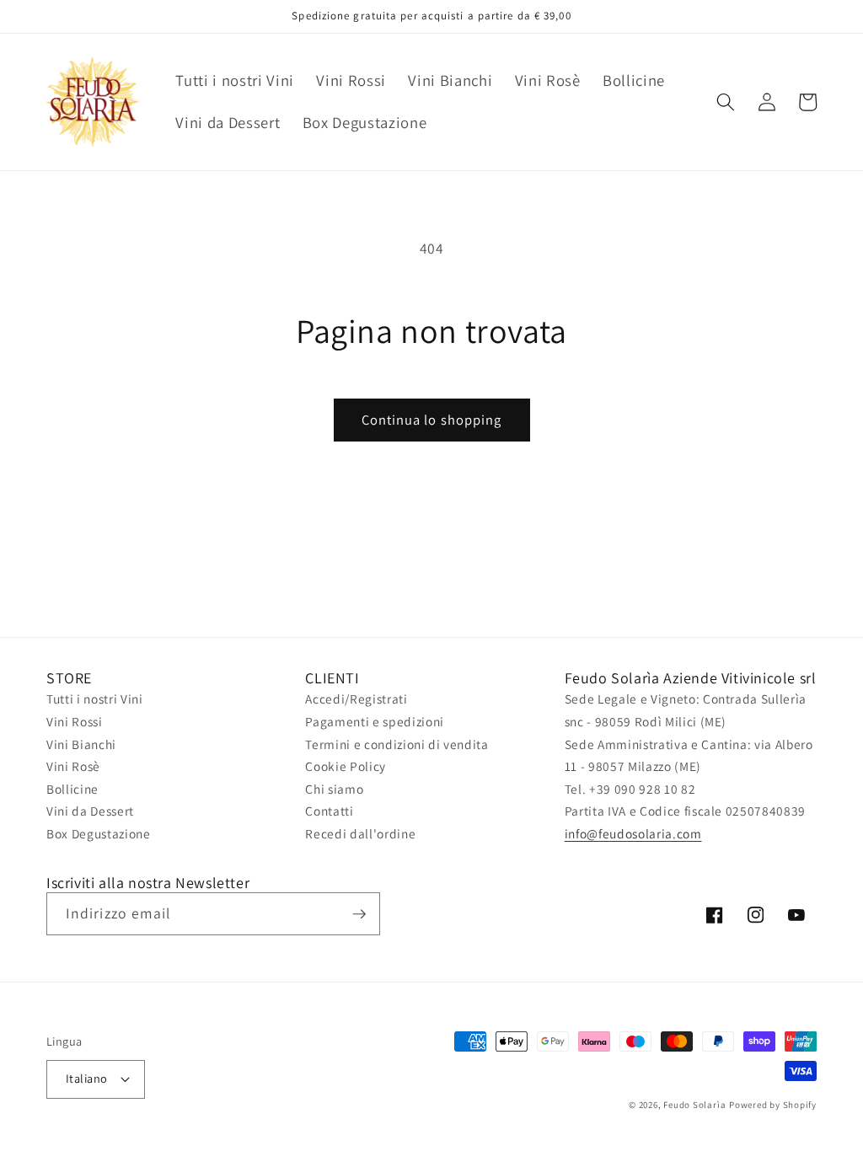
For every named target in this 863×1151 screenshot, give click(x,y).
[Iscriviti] (359, 914)
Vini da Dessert (90, 810)
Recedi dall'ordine (360, 833)
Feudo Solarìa (694, 1105)
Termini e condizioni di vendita (396, 744)
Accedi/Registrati (356, 698)
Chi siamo (334, 788)
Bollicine (72, 788)
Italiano (87, 1078)
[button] (725, 102)
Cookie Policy (345, 766)
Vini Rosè (73, 766)
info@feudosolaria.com (633, 833)
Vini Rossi (74, 721)
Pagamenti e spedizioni (374, 721)
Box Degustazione (98, 833)
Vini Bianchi (81, 744)
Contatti (329, 810)
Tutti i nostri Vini (94, 698)
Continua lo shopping (432, 419)
